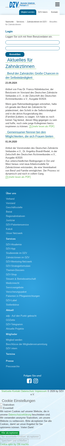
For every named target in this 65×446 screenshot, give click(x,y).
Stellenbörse (12, 305)
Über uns (11, 193)
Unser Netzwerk (14, 233)
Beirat (9, 212)
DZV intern (42, 12)
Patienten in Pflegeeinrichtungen (23, 296)
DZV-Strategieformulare (18, 266)
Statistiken (8, 405)
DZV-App (10, 248)
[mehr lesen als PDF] (43, 126)
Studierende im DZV (16, 253)
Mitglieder (11, 334)
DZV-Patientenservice (17, 224)
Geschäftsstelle (14, 207)
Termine (10, 354)
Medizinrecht (12, 283)
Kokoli (9, 229)
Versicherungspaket (16, 292)
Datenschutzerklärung (19, 414)
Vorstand (10, 203)
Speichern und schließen (14, 440)
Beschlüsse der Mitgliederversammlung (26, 344)
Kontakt (54, 12)
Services (20, 22)
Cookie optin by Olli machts (14, 444)
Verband (10, 199)
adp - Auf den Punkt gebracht (21, 316)
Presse (10, 361)
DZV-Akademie (14, 244)
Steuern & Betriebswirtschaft (21, 279)
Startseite (9, 22)
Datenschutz (27, 391)
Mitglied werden (27, 12)
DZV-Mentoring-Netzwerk (19, 261)
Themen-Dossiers (15, 270)
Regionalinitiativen (15, 216)
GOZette (10, 320)
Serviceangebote (14, 287)
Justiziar (10, 220)
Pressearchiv (13, 366)
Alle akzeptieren (9, 433)
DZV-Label (11, 300)
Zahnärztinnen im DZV (37, 22)
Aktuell (10, 310)
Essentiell (8, 408)
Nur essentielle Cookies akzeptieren (20, 436)
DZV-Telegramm (14, 324)
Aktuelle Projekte (15, 329)
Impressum (41, 391)
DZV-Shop (11, 274)
